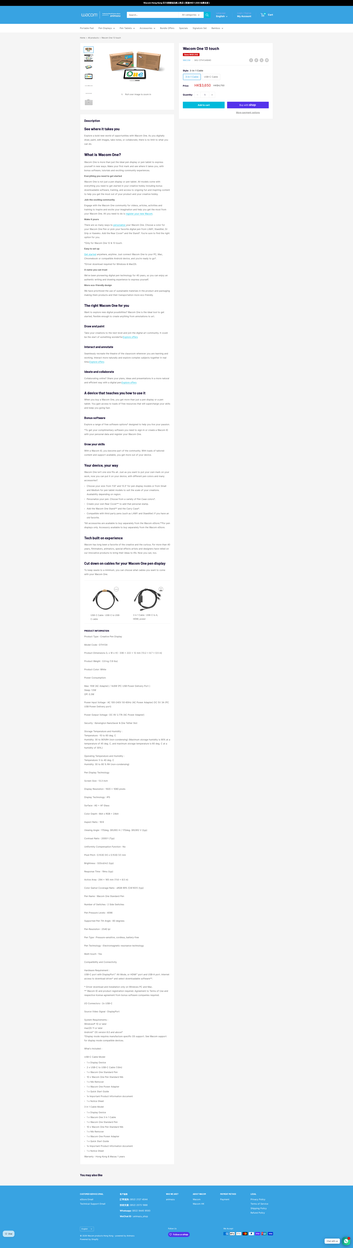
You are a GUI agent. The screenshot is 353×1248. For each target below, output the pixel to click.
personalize (119, 225)
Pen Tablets (126, 28)
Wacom (186, 60)
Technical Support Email (92, 1203)
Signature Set (200, 28)
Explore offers (130, 337)
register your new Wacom (139, 213)
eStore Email (86, 1199)
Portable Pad (87, 28)
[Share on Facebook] (251, 60)
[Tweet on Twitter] (262, 60)
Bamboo (216, 28)
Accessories (146, 28)
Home (82, 38)
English (84, 1229)
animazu (170, 1199)
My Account (244, 16)
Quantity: (188, 94)
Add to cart (204, 105)
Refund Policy (258, 1212)
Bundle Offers (167, 28)
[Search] (207, 15)
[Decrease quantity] (197, 95)
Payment (224, 1199)
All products (93, 38)
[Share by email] (267, 60)
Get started (90, 254)
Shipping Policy (259, 1208)
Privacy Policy (258, 1199)
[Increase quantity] (212, 95)
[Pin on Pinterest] (256, 60)
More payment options (248, 112)
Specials (183, 28)
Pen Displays (105, 28)
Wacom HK (198, 1203)
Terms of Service (259, 1203)
